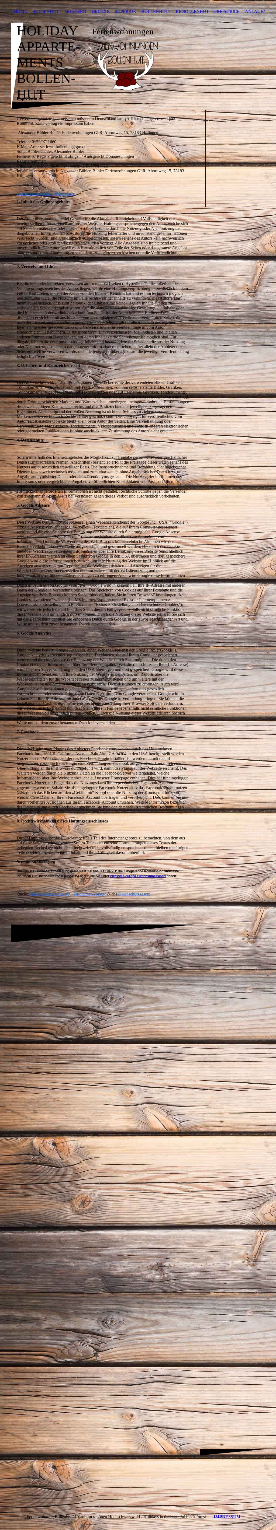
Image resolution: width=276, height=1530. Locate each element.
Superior (125, 11)
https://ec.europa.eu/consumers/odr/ (138, 876)
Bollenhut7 (156, 11)
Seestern (75, 11)
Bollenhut (45, 11)
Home (20, 11)
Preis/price (227, 11)
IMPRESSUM (227, 1516)
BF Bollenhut (192, 11)
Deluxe (100, 11)
